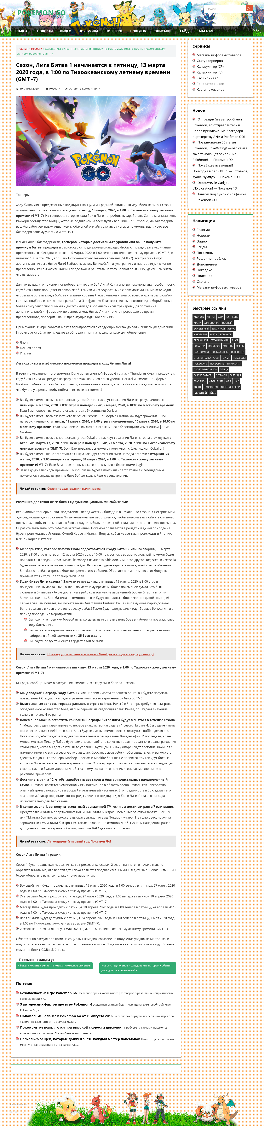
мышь (240, 346)
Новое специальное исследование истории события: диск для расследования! (136, 968)
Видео (65, 31)
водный (227, 322)
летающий (201, 340)
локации (199, 346)
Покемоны (88, 31)
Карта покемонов (210, 89)
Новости (45, 31)
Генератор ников (210, 83)
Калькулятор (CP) (210, 66)
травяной (200, 381)
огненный (237, 352)
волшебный (201, 328)
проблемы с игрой (205, 369)
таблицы (235, 375)
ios (228, 316)
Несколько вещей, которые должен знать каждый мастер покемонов (80, 1039)
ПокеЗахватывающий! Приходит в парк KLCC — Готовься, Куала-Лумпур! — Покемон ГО (220, 171)
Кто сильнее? (207, 78)
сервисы (221, 375)
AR (208, 316)
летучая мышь (219, 340)
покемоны (200, 363)
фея (228, 381)
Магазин (207, 31)
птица (224, 369)
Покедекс (138, 31)
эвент (197, 387)
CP (213, 316)
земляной (218, 328)
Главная (22, 31)
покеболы (239, 357)
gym (220, 316)
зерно (231, 328)
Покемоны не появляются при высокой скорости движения (71, 1027)
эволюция (211, 387)
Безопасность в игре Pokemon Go (48, 993)
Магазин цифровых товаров (219, 55)
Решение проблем (212, 258)
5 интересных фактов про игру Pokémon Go (57, 1004)
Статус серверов (210, 60)
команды (226, 334)
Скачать (203, 281)
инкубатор (200, 334)
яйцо (212, 392)
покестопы (217, 363)
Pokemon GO (41, 12)
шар (236, 381)
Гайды (186, 31)
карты (213, 334)
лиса (235, 340)
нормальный (219, 352)
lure (235, 316)
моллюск (214, 346)
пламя (226, 357)
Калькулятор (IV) (209, 72)
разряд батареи (203, 375)
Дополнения (207, 264)
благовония (212, 322)
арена (197, 322)
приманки (234, 363)
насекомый (201, 352)
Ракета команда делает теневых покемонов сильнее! (55, 966)
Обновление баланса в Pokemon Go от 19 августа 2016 (66, 1016)
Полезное (114, 31)
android (199, 316)
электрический (230, 387)
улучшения (216, 381)
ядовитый (200, 392)
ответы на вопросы (206, 357)
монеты (228, 346)
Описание (163, 31)
